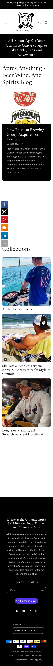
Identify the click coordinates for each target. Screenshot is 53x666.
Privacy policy (38, 655)
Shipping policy (36, 660)
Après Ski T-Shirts (15, 309)
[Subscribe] (42, 590)
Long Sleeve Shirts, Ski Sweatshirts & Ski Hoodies (21, 432)
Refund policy (23, 655)
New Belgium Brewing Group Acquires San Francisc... (25, 134)
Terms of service (20, 660)
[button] (6, 22)
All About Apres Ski (25, 651)
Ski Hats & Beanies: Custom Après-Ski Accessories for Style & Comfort (26, 370)
